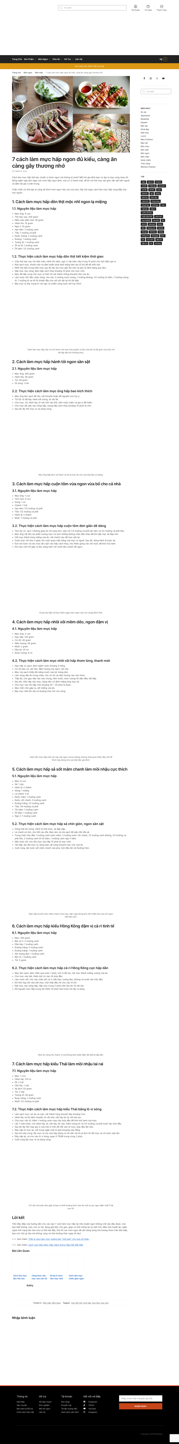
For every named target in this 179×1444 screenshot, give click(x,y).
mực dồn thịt (76, 1303)
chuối (144, 186)
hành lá (144, 197)
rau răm (156, 220)
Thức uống (145, 163)
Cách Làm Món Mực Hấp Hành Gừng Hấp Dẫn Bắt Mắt (55, 1245)
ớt (151, 243)
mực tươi (104, 1303)
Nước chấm (146, 160)
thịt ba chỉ (151, 228)
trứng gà (155, 236)
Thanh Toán (161, 10)
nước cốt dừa (147, 213)
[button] (163, 59)
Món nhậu (145, 156)
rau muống (146, 220)
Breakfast (145, 119)
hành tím (145, 201)
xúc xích (150, 240)
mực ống (96, 1303)
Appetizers (145, 115)
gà (152, 193)
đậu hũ (159, 240)
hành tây (154, 197)
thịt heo (153, 232)
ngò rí (153, 209)
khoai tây (145, 205)
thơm (160, 224)
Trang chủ (16, 73)
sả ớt (144, 224)
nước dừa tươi (147, 217)
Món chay (145, 146)
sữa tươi (152, 224)
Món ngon (28, 73)
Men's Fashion (147, 139)
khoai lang (155, 201)
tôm (162, 236)
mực (163, 205)
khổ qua (155, 205)
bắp (143, 182)
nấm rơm (158, 217)
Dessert (144, 122)
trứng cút (145, 236)
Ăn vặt (143, 112)
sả (163, 220)
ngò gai (144, 209)
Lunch (143, 136)
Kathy (30, 1285)
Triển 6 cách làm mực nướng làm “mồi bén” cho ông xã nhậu (58, 1239)
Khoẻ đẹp (145, 129)
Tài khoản (66, 1396)
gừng (158, 193)
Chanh (158, 182)
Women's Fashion (148, 167)
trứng (161, 232)
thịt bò (160, 228)
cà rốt (144, 190)
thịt (143, 228)
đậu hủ (144, 243)
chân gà (152, 186)
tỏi (143, 240)
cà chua (162, 186)
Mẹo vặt (144, 143)
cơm (159, 190)
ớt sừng (158, 243)
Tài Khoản (135, 10)
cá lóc (152, 190)
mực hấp (87, 1303)
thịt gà (144, 232)
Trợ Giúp (148, 10)
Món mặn (39, 73)
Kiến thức (145, 133)
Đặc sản (144, 126)
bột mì (150, 182)
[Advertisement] (89, 35)
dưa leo (144, 193)
